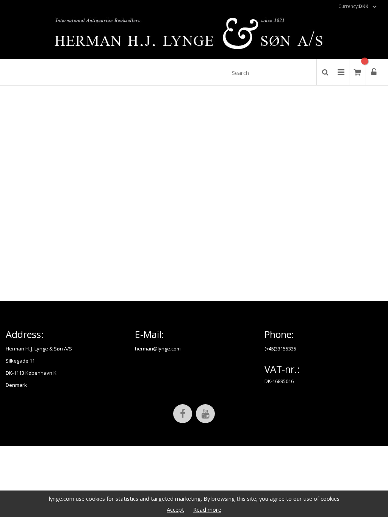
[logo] (194, 35)
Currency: (353, 6)
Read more (207, 509)
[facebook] (182, 413)
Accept (175, 509)
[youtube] (205, 413)
